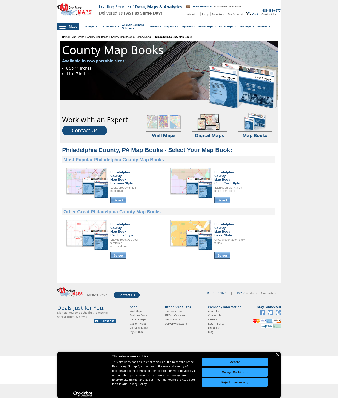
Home (65, 36)
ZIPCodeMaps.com (176, 315)
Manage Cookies (233, 372)
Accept (235, 362)
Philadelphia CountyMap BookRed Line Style (121, 229)
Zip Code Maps (139, 327)
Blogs (205, 14)
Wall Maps (155, 26)
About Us (193, 14)
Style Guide (136, 332)
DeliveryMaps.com (176, 323)
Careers (212, 319)
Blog (211, 332)
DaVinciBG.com (174, 319)
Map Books (171, 26)
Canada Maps (138, 319)
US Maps (89, 26)
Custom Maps (108, 26)
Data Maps (245, 26)
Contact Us (269, 14)
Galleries (262, 26)
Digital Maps (188, 26)
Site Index (214, 327)
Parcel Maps (226, 26)
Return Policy (216, 323)
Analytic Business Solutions (133, 26)
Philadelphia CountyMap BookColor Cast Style (227, 177)
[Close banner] (277, 354)
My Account (235, 14)
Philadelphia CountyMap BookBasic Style (224, 229)
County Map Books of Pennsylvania (131, 36)
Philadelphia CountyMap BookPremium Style (121, 177)
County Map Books (97, 36)
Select (118, 200)
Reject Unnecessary (234, 382)
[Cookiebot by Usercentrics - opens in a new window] (83, 394)
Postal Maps (205, 26)
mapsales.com (173, 311)
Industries (218, 14)
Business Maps (138, 315)
